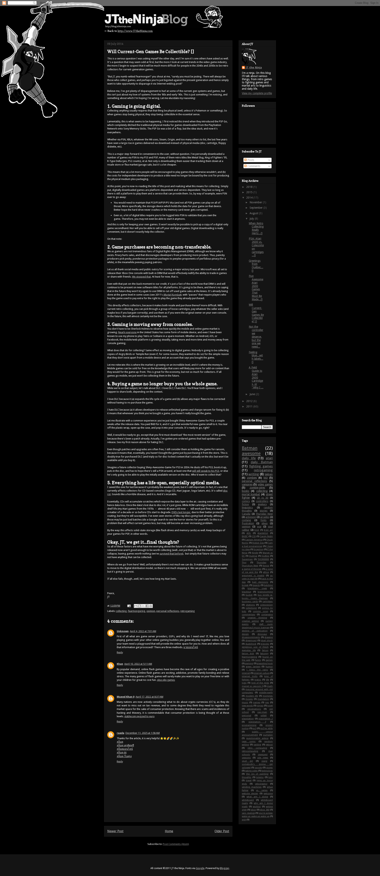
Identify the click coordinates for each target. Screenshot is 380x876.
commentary (248, 614)
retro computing (257, 748)
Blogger (224, 868)
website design (250, 793)
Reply (120, 652)
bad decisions (260, 582)
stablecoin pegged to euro (139, 716)
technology (267, 770)
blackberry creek (257, 588)
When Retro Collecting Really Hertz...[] (256, 228)
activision (250, 517)
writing (253, 474)
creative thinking (257, 617)
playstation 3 (257, 722)
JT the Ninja (254, 67)
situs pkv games (166, 679)
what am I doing (257, 796)
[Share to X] (143, 606)
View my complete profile (257, 93)
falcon (265, 650)
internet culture (262, 673)
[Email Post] (128, 605)
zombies (252, 477)
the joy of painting (257, 774)
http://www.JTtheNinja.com (135, 30)
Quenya (253, 556)
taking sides (251, 770)
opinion (150, 611)
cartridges (267, 601)
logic (244, 683)
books (245, 491)
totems (260, 777)
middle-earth (266, 692)
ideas (265, 523)
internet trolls (249, 676)
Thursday (261, 562)
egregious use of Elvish (255, 647)
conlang (246, 520)
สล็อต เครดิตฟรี (125, 745)
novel (270, 705)
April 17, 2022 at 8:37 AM (149, 696)
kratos (258, 679)
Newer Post (115, 831)
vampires (247, 484)
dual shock (267, 640)
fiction (245, 504)
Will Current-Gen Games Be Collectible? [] (256, 313)
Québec (265, 556)
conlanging (267, 614)
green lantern (253, 666)
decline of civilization (255, 631)
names (256, 702)
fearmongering (136, 611)
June (253, 394)
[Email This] (136, 606)
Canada (246, 513)
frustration (248, 523)
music (245, 702)
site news (262, 757)
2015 (249, 192)
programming (249, 725)
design (245, 634)
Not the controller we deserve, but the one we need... (256, 336)
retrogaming (187, 611)
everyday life (249, 650)
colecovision (266, 605)
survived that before (171, 553)
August (254, 213)
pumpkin (268, 735)
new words (247, 705)
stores (269, 767)
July (252, 218)
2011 (249, 406)
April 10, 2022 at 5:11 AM (138, 663)
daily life (249, 458)
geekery (262, 504)
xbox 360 (264, 809)
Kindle (255, 553)
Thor (244, 562)
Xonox (266, 565)
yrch (244, 819)
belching (268, 585)
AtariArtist (262, 533)
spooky (258, 767)
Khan (120, 663)
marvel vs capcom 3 (252, 686)
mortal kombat (251, 494)
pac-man (262, 712)
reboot (269, 744)
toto (270, 777)
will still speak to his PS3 (205, 470)
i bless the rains (257, 670)
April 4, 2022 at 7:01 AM (143, 631)
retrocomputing (250, 751)
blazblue (246, 592)
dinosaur (262, 634)
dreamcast (251, 640)
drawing (268, 637)
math (270, 686)
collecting (121, 611)
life (267, 679)
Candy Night (266, 536)
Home (169, 831)
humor (269, 666)
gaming (249, 663)
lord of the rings (260, 683)
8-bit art (268, 530)
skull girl (247, 761)
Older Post (222, 831)
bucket (249, 595)
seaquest (263, 754)
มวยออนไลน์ (190, 647)
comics (246, 501)
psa (259, 526)
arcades (264, 517)
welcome (268, 793)
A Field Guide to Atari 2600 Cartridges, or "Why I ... (256, 377)
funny (258, 660)
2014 (249, 197)
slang (264, 761)
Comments (253, 166)
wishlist (257, 806)
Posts (250, 160)
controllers (262, 501)
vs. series (262, 790)
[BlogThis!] (140, 606)
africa (266, 572)
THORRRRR (263, 559)
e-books (265, 644)
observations (254, 709)
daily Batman (262, 462)
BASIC (245, 536)
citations (250, 605)
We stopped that (141, 276)
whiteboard (248, 800)
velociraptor (261, 784)
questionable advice (257, 738)
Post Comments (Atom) (176, 844)
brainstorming (265, 592)
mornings (268, 696)
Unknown (123, 631)
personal (246, 715)
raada (120, 732)
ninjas (260, 705)
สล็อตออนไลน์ (125, 749)
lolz (266, 477)
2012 (249, 401)
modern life (252, 696)
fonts (263, 520)
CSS (254, 536)
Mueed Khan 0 (125, 696)
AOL (249, 533)
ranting (257, 744)
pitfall (264, 715)
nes (267, 702)
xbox (253, 809)
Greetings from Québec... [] (256, 265)
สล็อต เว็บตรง (124, 756)
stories (263, 510)
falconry (264, 653)
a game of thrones (251, 569)
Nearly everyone (127, 332)
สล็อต (120, 741)
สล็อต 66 (121, 752)
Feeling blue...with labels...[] (256, 357)
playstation (248, 718)
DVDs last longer (181, 512)
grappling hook (265, 663)
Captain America (253, 539)
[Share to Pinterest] (151, 606)
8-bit (256, 530)
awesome (251, 453)
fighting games (261, 466)
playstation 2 (265, 718)
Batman (249, 448)
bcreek (245, 585)
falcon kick (248, 653)
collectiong (251, 608)
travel (249, 780)
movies (249, 699)
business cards (250, 601)
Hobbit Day (258, 543)
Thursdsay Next (250, 565)
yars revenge (248, 813)
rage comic (249, 741)
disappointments (251, 637)
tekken (269, 474)
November (256, 202)
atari (269, 458)
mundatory (263, 699)
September (256, 207)
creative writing (250, 621)
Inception (258, 549)
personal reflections (167, 611)
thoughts (246, 777)
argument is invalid (253, 575)
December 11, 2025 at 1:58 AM (142, 732)
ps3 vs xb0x (266, 728)
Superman (247, 559)
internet (246, 673)
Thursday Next (264, 513)
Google (200, 868)
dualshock (250, 644)
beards (256, 585)
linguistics (247, 507)
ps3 (254, 728)
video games (265, 484)
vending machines (252, 787)
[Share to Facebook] (147, 606)
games (269, 660)
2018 (249, 186)
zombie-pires (257, 487)
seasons (246, 757)
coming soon (260, 611)
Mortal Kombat (172, 294)
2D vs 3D (262, 497)
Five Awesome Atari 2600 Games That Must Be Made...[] (256, 287)
